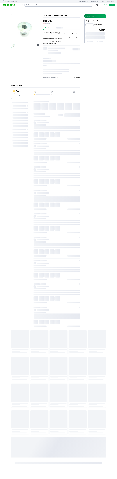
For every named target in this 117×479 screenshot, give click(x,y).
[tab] (48, 28)
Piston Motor (35, 12)
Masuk (105, 4)
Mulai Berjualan (94, 1)
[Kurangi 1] (87, 25)
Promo (102, 1)
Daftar (112, 4)
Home (12, 12)
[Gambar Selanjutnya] (38, 45)
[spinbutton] (89, 24)
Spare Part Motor (26, 12)
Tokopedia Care (110, 1)
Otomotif (18, 12)
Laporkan (78, 77)
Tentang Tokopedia (83, 1)
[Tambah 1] (92, 25)
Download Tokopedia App (11, 1)
